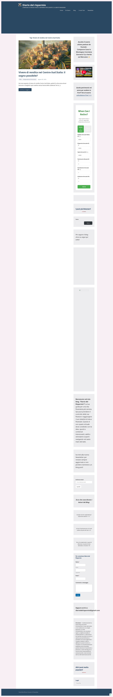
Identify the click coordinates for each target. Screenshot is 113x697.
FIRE (20, 79)
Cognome (78, 572)
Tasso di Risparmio (87, 129)
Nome (77, 567)
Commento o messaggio (82, 582)
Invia (78, 595)
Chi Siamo (67, 10)
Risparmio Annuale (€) (83, 144)
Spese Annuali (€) (84, 152)
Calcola (84, 186)
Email (77, 575)
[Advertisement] (56, 24)
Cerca (77, 219)
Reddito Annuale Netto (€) (84, 135)
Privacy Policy (78, 683)
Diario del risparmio (34, 5)
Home (61, 10)
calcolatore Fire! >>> (84, 95)
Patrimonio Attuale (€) (83, 159)
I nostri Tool (82, 10)
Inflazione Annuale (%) (83, 177)
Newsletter (90, 10)
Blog (74, 10)
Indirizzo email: (80, 479)
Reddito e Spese (81, 129)
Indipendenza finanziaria (29, 79)
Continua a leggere (25, 89)
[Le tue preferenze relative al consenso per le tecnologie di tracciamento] (110, 694)
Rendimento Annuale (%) (83, 168)
